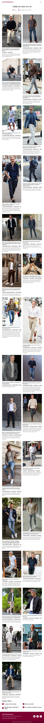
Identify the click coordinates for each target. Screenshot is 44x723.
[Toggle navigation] (40, 2)
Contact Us (4, 718)
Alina (15, 10)
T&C (15, 718)
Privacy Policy (11, 718)
